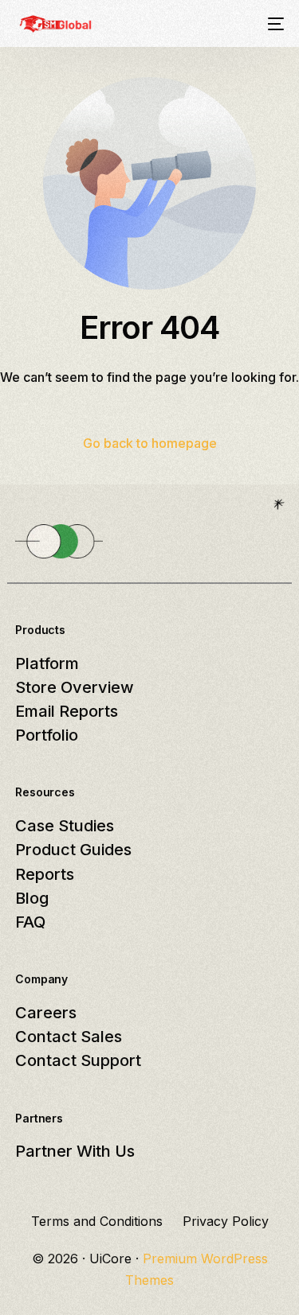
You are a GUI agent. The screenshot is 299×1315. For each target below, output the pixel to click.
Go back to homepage (150, 443)
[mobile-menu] (274, 23)
